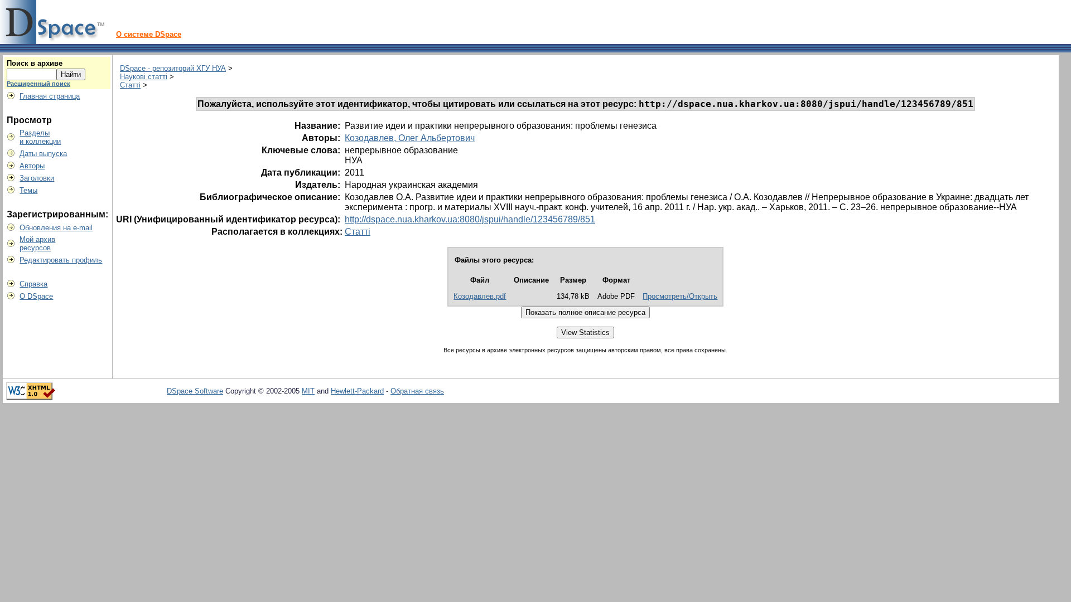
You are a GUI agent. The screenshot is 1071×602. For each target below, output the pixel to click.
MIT (308, 391)
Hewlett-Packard (357, 391)
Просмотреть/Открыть (680, 296)
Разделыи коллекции (40, 137)
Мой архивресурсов (37, 243)
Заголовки (37, 178)
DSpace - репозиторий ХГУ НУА (173, 68)
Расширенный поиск (38, 83)
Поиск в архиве (34, 63)
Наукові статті (143, 76)
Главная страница (50, 96)
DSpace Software (195, 391)
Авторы (32, 166)
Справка (33, 284)
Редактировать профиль (61, 260)
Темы (28, 190)
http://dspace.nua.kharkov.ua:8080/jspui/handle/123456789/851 (470, 219)
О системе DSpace (148, 34)
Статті (130, 85)
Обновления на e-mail (56, 228)
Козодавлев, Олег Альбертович (410, 138)
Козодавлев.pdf (480, 296)
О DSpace (36, 296)
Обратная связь (417, 391)
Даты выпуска (43, 153)
